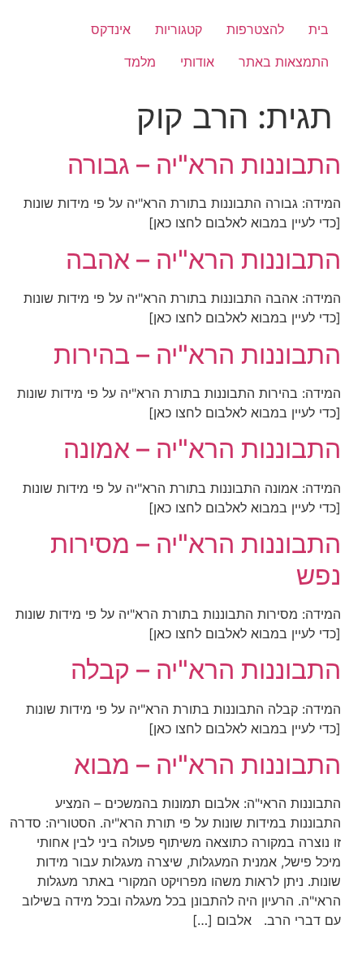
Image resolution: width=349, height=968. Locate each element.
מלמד (140, 62)
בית (318, 29)
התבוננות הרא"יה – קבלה (206, 669)
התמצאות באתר (284, 62)
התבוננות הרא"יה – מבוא (207, 764)
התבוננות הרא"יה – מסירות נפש (195, 559)
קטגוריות (178, 29)
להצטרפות (255, 29)
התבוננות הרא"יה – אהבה (203, 259)
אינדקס (111, 29)
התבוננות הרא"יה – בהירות (197, 354)
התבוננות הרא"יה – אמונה (202, 449)
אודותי (197, 62)
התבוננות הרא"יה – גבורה (204, 164)
